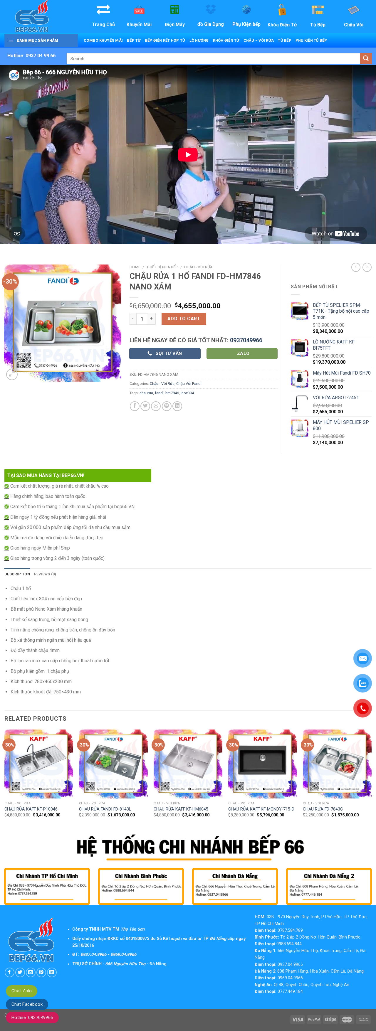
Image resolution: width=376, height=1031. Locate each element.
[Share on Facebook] (135, 406)
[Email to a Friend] (156, 406)
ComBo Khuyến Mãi (103, 40)
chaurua (146, 393)
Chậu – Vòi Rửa (259, 40)
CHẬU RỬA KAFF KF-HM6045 (181, 809)
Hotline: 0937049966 (32, 1017)
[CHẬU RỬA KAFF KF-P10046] (38, 764)
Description (17, 574)
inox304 (187, 393)
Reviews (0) (45, 574)
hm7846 (172, 393)
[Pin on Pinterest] (167, 406)
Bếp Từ (134, 40)
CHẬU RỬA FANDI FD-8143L (105, 809)
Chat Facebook (27, 1004)
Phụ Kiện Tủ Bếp (311, 40)
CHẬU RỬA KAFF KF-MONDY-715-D (261, 809)
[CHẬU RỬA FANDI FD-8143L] (113, 764)
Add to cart (183, 318)
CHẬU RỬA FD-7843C (323, 809)
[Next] (371, 781)
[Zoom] (12, 374)
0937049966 (246, 340)
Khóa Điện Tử (226, 40)
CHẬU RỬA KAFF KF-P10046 (31, 809)
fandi (159, 393)
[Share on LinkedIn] (177, 406)
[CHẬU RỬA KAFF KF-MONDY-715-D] (262, 764)
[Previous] (4, 781)
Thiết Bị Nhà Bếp (162, 267)
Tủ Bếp (284, 40)
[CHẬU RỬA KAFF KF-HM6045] (188, 764)
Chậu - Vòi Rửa (198, 267)
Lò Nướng (199, 40)
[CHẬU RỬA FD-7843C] (337, 764)
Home (135, 267)
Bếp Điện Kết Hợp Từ (165, 40)
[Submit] (366, 58)
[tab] (17, 574)
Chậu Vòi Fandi (189, 383)
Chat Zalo (21, 990)
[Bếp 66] (40, 16)
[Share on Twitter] (145, 406)
